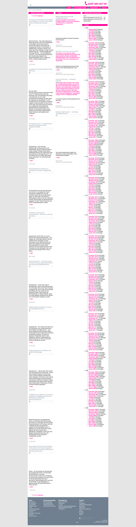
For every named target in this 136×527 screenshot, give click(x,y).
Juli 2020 (91, 146)
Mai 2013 (91, 285)
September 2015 (93, 240)
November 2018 (93, 179)
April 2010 (91, 345)
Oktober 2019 (93, 161)
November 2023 (93, 83)
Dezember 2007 (93, 391)
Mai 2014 (91, 266)
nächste (40, 16)
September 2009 (93, 357)
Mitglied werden (33, 506)
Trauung (31, 512)
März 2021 (92, 134)
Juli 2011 (91, 321)
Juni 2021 (91, 129)
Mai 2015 (91, 246)
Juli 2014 (91, 263)
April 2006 (91, 421)
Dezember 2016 (93, 216)
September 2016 (93, 221)
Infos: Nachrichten (37, 9)
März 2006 (92, 423)
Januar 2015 (92, 252)
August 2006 (92, 415)
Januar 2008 (92, 388)
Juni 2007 (91, 399)
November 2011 (93, 315)
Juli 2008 (91, 379)
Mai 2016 (91, 227)
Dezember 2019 (93, 158)
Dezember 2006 (93, 409)
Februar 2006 (92, 424)
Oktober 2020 (93, 143)
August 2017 (92, 203)
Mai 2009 (91, 363)
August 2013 (92, 281)
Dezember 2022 (93, 101)
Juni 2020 (91, 147)
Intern (80, 514)
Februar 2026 (92, 38)
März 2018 (92, 191)
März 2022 (92, 114)
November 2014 (93, 257)
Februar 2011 (92, 328)
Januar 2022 (92, 117)
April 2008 (91, 384)
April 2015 (91, 248)
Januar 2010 (92, 349)
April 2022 (91, 113)
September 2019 (93, 162)
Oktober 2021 (93, 123)
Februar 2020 (92, 153)
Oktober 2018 (93, 180)
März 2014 (92, 269)
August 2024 (92, 68)
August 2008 (92, 378)
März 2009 (92, 366)
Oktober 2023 (93, 85)
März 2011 (92, 327)
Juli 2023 (91, 89)
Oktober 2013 (93, 278)
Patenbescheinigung (34, 509)
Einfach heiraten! (63, 502)
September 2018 (93, 182)
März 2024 (92, 76)
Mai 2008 (91, 382)
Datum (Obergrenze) (89, 19)
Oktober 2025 (93, 46)
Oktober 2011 (93, 316)
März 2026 (92, 37)
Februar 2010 (92, 348)
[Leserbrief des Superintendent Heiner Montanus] (41, 81)
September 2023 (93, 86)
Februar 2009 (92, 367)
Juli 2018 (91, 185)
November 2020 (93, 141)
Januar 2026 (92, 40)
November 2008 (93, 373)
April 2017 (91, 209)
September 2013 (93, 279)
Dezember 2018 (93, 177)
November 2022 (93, 102)
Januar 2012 (92, 310)
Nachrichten (32, 502)
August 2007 (92, 396)
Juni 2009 (91, 361)
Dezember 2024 (93, 62)
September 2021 (93, 125)
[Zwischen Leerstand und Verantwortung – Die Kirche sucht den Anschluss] (41, 226)
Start (30, 9)
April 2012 (91, 306)
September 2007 (93, 394)
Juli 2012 (91, 301)
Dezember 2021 (93, 120)
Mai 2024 (91, 73)
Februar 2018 (92, 192)
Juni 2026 (91, 32)
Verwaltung (62, 509)
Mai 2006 (91, 420)
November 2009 (93, 354)
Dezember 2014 (93, 255)
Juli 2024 (91, 70)
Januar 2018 (92, 194)
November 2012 (93, 295)
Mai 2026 (91, 34)
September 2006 (93, 414)
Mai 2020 (91, 149)
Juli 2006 (91, 417)
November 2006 (93, 411)
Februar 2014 (92, 270)
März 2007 (92, 403)
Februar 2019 (92, 173)
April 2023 (91, 94)
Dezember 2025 (93, 43)
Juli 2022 (91, 108)
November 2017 (93, 198)
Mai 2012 (91, 304)
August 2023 (92, 88)
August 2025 (92, 49)
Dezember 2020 (93, 140)
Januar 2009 (92, 369)
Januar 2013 (92, 291)
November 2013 (93, 276)
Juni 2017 (91, 206)
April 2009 (91, 364)
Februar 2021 (92, 135)
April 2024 (91, 74)
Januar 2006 (92, 426)
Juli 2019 (91, 165)
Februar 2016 (92, 231)
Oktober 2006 (93, 412)
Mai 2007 (91, 400)
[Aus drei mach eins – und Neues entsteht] (68, 90)
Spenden (31, 514)
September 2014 (93, 260)
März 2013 (92, 288)
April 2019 (91, 170)
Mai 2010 (91, 343)
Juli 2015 (91, 243)
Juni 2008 (91, 381)
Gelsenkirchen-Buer (48, 504)
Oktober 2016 (93, 219)
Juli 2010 (91, 340)
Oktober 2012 (93, 297)
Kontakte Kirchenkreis (34, 513)
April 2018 (91, 189)
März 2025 (92, 56)
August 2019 (92, 164)
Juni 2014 (91, 264)
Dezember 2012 (93, 294)
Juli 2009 (91, 360)
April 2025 (91, 55)
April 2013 (91, 287)
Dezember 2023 (93, 82)
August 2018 (92, 183)
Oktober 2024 (93, 65)
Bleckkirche (61, 503)
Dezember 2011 (93, 313)
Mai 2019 (91, 168)
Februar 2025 (92, 58)
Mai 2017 (91, 207)
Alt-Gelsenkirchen (48, 503)
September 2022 (93, 105)
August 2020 (92, 144)
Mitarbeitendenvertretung (65, 507)
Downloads (82, 503)
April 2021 (91, 132)
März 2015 (92, 249)
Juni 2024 (91, 71)
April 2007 (91, 402)
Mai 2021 (91, 131)
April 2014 (91, 267)
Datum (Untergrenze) (89, 17)
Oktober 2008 (93, 375)
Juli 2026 (91, 31)
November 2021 (93, 122)
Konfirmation (32, 510)
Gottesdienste (32, 503)
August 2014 (92, 261)
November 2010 (93, 334)
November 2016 (93, 218)
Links (80, 510)
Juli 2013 (91, 282)
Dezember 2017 (93, 197)
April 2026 (91, 35)
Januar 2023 (92, 98)
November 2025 (93, 44)
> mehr (31, 61)
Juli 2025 (91, 50)
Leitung (60, 504)
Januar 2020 (92, 155)
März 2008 (92, 385)
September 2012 (93, 298)
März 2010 (92, 346)
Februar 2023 (92, 96)
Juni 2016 (91, 225)
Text (84, 16)
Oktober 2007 (93, 393)
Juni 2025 (91, 52)
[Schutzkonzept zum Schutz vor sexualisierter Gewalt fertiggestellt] (41, 180)
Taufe (30, 507)
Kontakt (81, 512)
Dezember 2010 (93, 333)
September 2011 (93, 318)
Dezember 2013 (93, 275)
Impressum (82, 507)
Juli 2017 (91, 204)
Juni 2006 (91, 418)
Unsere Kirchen (33, 516)
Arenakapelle (32, 504)
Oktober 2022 (93, 104)
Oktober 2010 (93, 336)
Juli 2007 (91, 397)
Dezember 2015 (93, 236)
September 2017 (93, 201)
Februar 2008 (92, 387)
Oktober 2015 (93, 239)
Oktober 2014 (93, 258)
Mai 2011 (91, 324)
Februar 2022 (92, 116)
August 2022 (92, 107)
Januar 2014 (92, 272)
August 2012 (92, 300)
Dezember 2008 (93, 372)
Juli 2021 (91, 128)
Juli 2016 (91, 224)
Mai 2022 (91, 111)
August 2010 (92, 339)
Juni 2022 (91, 110)
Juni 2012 (91, 303)
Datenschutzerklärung (85, 509)
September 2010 (93, 337)
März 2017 (92, 210)
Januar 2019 (92, 174)
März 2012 (92, 307)
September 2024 (93, 67)
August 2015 (92, 242)
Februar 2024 (92, 77)
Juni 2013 (91, 284)
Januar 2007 (92, 406)
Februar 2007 (92, 405)
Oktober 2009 (93, 355)
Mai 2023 (91, 92)
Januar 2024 (92, 79)
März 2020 (92, 152)
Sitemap (81, 513)
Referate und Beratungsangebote (67, 506)
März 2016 (92, 230)
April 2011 (91, 325)
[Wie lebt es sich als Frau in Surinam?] (68, 59)
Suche (80, 502)
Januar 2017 (92, 213)
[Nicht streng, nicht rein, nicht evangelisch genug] (68, 28)
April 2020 (91, 150)
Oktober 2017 (93, 200)
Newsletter (82, 506)
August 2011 (92, 319)
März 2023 (92, 95)
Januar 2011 (92, 330)
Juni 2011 (91, 322)
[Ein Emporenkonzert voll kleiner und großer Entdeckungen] (41, 361)
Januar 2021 (92, 137)
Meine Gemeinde (47, 502)
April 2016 (91, 228)
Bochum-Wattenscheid (49, 506)
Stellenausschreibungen (85, 504)
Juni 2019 (91, 167)
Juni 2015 (91, 245)
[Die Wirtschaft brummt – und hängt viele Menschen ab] (68, 133)
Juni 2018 (91, 186)
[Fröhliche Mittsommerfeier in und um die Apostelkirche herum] (41, 318)
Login (77, 522)
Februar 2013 (92, 290)
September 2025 (93, 47)
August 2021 (92, 126)
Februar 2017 (92, 212)
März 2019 (92, 171)
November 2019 (93, 159)
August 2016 (92, 222)
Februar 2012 (92, 309)
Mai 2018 (91, 188)
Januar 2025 (92, 59)
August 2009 (92, 358)
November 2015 (93, 237)
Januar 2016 (92, 233)
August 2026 (92, 29)
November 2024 (93, 64)
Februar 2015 (92, 251)
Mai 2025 (91, 53)
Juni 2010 (91, 342)
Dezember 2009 (93, 352)
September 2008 (93, 376)
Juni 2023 (91, 91)
